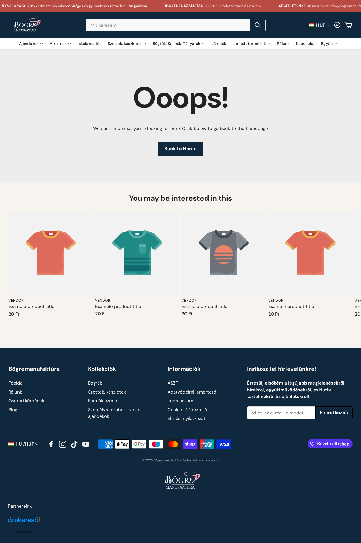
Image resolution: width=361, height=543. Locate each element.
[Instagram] (62, 444)
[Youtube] (86, 444)
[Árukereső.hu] (24, 522)
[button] (175, 25)
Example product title (31, 306)
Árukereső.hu (24, 531)
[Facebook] (51, 444)
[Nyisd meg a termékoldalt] (50, 253)
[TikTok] (74, 444)
